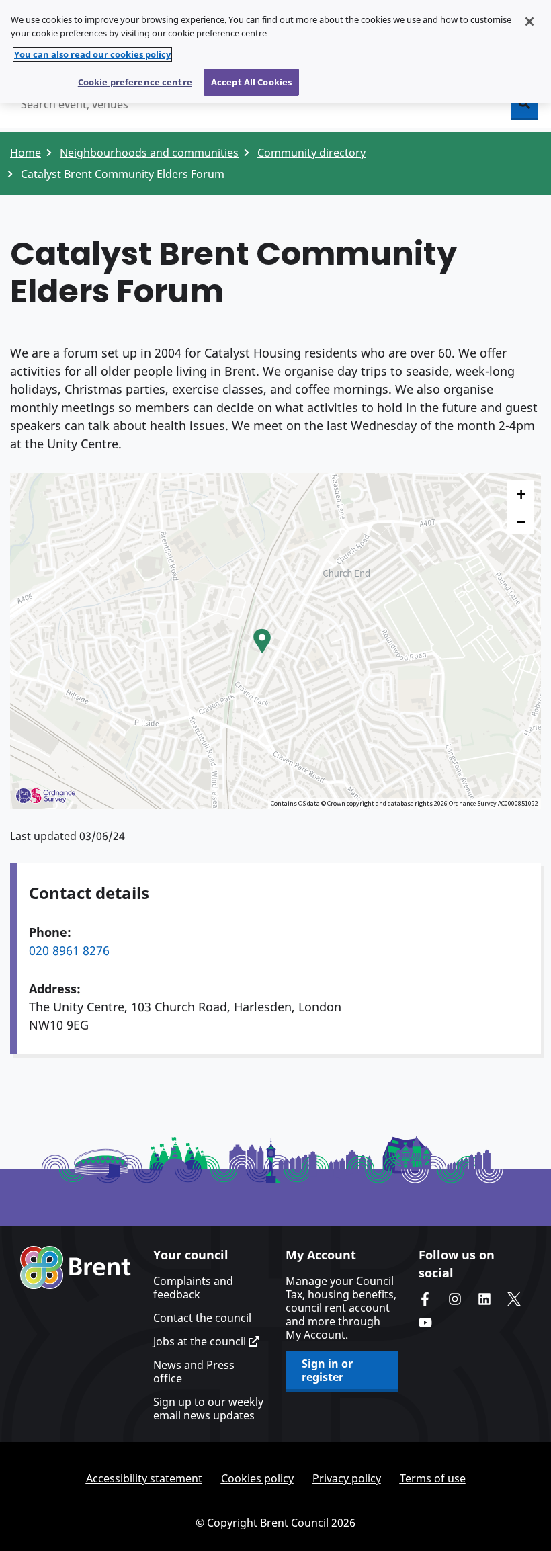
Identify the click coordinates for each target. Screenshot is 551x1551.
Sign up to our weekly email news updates (208, 1408)
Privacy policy (346, 1478)
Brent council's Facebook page (425, 1299)
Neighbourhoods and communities (149, 152)
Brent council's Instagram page (455, 1299)
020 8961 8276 (69, 950)
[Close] (529, 21)
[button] (262, 641)
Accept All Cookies (251, 82)
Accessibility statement (144, 1478)
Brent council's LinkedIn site (484, 1299)
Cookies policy (257, 1478)
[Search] (524, 104)
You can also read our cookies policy (92, 54)
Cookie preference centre (135, 82)
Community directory (311, 152)
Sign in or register (327, 1370)
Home (25, 152)
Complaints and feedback (193, 1287)
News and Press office (194, 1371)
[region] (275, 51)
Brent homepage (75, 1267)
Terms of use (433, 1478)
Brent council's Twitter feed (514, 1299)
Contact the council (202, 1318)
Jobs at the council (201, 1341)
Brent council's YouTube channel (425, 1322)
